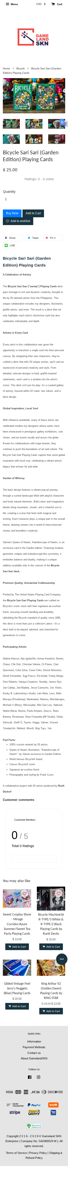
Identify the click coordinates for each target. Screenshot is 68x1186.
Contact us (34, 1052)
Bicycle (20, 68)
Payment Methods (34, 1047)
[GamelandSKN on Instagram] (38, 1077)
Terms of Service (16, 1152)
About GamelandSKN (34, 1058)
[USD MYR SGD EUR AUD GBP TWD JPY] (40, 4)
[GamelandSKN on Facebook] (30, 1077)
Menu (14, 4)
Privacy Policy (38, 1152)
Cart (59, 4)
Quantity (9, 192)
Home (6, 68)
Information (34, 1041)
